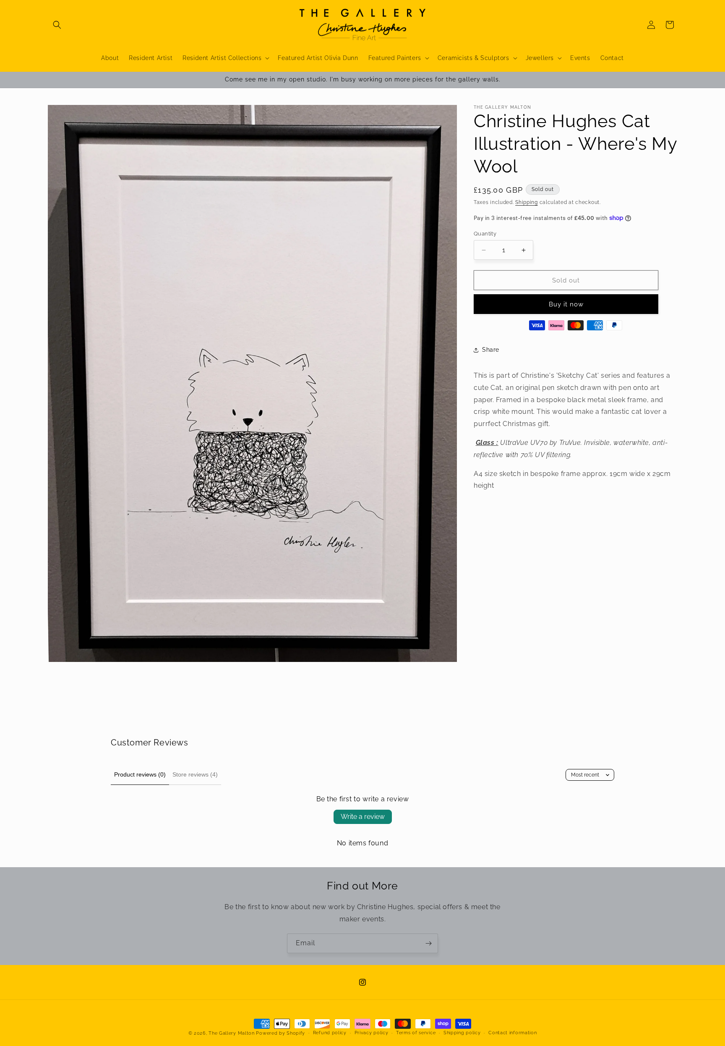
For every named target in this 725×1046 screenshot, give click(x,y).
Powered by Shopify (280, 1033)
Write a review (363, 817)
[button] (57, 25)
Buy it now (566, 304)
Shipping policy (462, 1033)
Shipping (526, 202)
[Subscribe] (428, 943)
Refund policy (330, 1033)
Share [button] (490, 349)
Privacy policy (372, 1033)
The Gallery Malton (232, 1033)
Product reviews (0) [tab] (140, 774)
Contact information (512, 1033)
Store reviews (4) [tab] (195, 774)
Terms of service (416, 1033)
